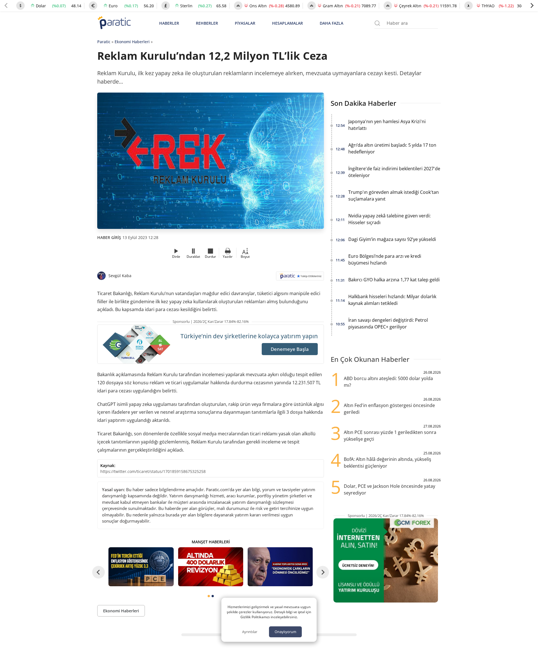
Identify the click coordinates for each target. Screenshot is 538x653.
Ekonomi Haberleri (132, 41)
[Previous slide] (6, 5)
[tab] (209, 596)
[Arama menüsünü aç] (377, 23)
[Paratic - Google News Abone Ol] (300, 278)
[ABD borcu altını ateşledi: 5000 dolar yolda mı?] (210, 566)
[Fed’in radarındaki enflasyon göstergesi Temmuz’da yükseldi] (140, 566)
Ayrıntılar (249, 631)
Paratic (103, 41)
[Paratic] (114, 23)
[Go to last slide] (98, 572)
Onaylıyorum (285, 631)
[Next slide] (531, 5)
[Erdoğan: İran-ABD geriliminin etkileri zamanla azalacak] (280, 566)
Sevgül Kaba (119, 275)
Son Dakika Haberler (363, 103)
